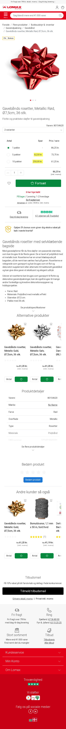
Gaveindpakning (13, 28)
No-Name (52, 405)
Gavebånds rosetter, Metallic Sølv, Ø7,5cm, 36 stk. (41, 351)
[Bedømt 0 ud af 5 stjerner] (10, 360)
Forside (6, 25)
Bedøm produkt (33, 480)
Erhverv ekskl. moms (23, 598)
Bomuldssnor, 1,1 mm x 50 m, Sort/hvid (41, 525)
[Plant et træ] (35, 697)
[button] (8, 38)
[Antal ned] (8, 172)
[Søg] (60, 15)
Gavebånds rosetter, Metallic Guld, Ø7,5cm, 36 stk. (15, 351)
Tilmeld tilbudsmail (33, 591)
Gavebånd (30, 28)
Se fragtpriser (33, 200)
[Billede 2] (33, 100)
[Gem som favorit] (25, 323)
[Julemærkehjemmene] (28, 697)
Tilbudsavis (49, 639)
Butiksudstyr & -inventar (42, 25)
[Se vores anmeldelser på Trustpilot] (33, 684)
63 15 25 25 (56, 622)
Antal (9, 379)
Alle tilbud (49, 643)
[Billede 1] (30, 100)
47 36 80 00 (53, 619)
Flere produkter (20, 25)
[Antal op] (21, 172)
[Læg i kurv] (21, 379)
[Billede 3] (35, 100)
